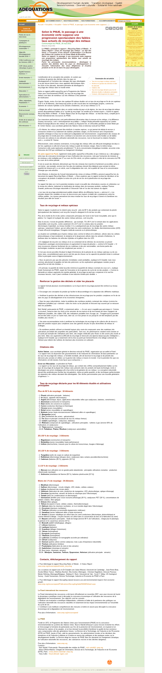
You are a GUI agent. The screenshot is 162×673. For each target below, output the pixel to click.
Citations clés (96, 87)
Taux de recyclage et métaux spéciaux (104, 81)
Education (23, 91)
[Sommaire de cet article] (39, 205)
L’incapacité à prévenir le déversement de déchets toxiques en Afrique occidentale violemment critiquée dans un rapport (135, 41)
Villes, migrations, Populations (25, 102)
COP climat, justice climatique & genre (26, 67)
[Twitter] (117, 29)
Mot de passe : (26, 162)
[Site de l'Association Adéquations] (36, 13)
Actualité (135, 24)
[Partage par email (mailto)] (107, 29)
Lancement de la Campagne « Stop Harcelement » (134, 47)
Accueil (21, 24)
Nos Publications (71, 21)
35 (131, 65)
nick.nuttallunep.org (94, 647)
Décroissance (24, 126)
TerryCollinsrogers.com (58, 654)
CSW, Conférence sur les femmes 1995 (26, 61)
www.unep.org (62, 643)
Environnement (24, 87)
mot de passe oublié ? (26, 167)
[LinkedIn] (114, 29)
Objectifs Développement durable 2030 (24, 54)
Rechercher (22, 20)
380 (141, 65)
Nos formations (88, 21)
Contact (55, 670)
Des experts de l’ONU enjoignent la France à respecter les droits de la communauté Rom (134, 33)
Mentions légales (71, 670)
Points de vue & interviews (24, 36)
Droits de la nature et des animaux (26, 121)
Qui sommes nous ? (54, 21)
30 (128, 65)
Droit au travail (24, 110)
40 (135, 65)
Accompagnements (107, 21)
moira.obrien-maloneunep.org (61, 652)
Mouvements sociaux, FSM (27, 115)
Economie (23, 106)
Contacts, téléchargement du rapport (103, 94)
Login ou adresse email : (26, 158)
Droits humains (24, 77)
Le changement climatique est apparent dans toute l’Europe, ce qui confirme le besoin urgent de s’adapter (135, 52)
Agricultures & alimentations (24, 96)
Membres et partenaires (109, 670)
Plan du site (88, 670)
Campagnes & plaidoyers (24, 42)
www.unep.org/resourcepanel (67, 613)
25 (142, 63)
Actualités (49, 25)
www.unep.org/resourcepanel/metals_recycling (55, 566)
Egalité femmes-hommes (25, 73)
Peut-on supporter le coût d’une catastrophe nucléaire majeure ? (134, 58)
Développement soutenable (24, 47)
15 (135, 63)
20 (138, 63)
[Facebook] (110, 29)
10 (132, 63)
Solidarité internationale (24, 82)
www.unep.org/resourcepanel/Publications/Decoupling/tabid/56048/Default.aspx (67, 584)
